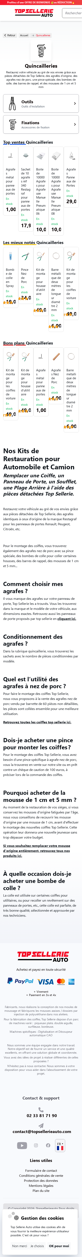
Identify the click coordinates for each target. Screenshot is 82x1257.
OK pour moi (59, 1246)
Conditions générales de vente (41, 1175)
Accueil (24, 35)
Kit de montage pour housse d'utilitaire (41, 282)
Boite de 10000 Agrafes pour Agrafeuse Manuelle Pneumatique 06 (41, 191)
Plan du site (41, 1190)
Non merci (19, 1246)
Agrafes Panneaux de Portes (71, 177)
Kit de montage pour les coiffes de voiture (71, 284)
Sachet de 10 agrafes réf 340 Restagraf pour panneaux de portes (25, 189)
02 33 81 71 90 (42, 1115)
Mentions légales (41, 1185)
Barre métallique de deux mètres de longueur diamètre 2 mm (56, 290)
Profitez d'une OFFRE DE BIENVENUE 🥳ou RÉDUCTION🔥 (41, 2)
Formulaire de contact (41, 1170)
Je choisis (37, 1246)
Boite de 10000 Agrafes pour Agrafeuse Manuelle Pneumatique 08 (56, 191)
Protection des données (41, 1180)
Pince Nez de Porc (24, 276)
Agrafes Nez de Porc (56, 376)
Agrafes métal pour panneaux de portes (10, 181)
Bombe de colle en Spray (10, 278)
